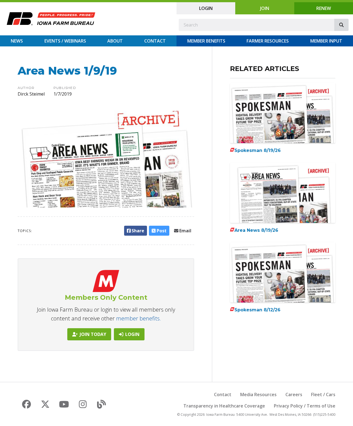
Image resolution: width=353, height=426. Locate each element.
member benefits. (138, 318)
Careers (293, 394)
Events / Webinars (65, 41)
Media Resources (258, 394)
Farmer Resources (268, 41)
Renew (323, 8)
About (115, 41)
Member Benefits (206, 41)
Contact (155, 41)
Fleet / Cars (323, 394)
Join (264, 8)
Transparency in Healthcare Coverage (224, 406)
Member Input (326, 41)
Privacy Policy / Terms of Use (304, 406)
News (17, 41)
